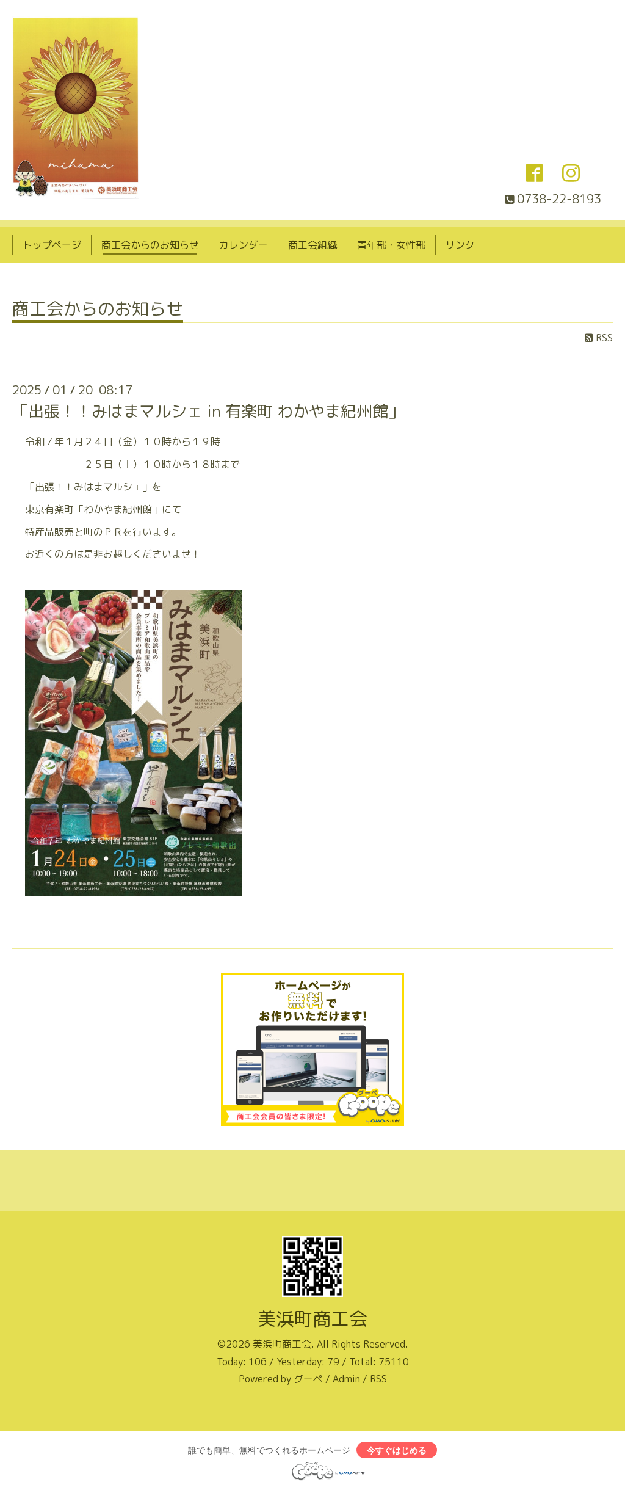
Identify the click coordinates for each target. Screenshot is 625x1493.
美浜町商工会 (312, 1319)
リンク (460, 245)
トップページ (52, 245)
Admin (346, 1379)
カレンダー (243, 245)
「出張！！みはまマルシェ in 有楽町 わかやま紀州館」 (208, 411)
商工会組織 (312, 245)
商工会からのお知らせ (150, 245)
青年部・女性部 (391, 245)
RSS (603, 337)
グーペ (308, 1379)
